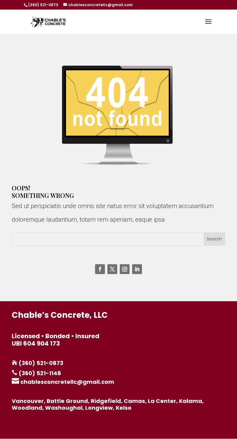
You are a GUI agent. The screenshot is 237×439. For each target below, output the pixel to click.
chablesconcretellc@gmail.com (66, 382)
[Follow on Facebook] (100, 269)
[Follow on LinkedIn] (137, 269)
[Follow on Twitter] (112, 269)
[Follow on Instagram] (125, 269)
